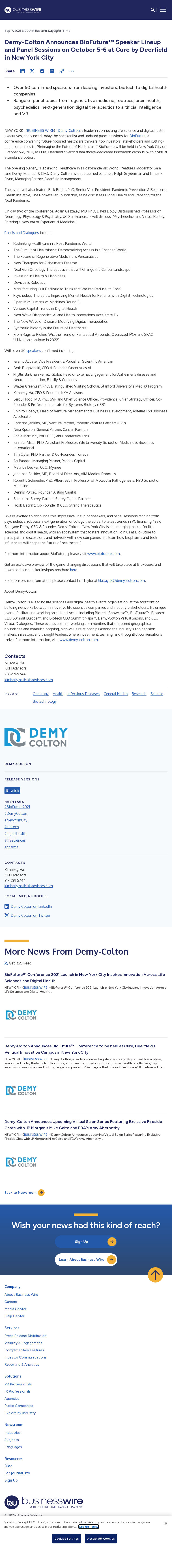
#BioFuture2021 (17, 806)
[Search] (153, 10)
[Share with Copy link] (61, 71)
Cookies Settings (66, 1538)
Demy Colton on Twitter (30, 915)
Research (139, 693)
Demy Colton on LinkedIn (31, 906)
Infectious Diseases (83, 693)
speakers (33, 350)
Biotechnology (45, 701)
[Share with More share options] (71, 71)
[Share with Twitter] (32, 71)
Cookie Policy (88, 1526)
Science (156, 693)
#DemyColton (15, 813)
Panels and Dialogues (21, 232)
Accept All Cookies (101, 1538)
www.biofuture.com (103, 553)
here (73, 570)
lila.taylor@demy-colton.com (121, 580)
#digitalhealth (15, 833)
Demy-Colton (69, 130)
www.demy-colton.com (79, 639)
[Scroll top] (155, 1275)
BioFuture (137, 136)
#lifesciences (15, 840)
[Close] (166, 1523)
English (12, 791)
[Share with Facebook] (42, 71)
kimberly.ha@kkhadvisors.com (28, 680)
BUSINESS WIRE (40, 130)
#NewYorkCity (15, 820)
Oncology (41, 693)
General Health (116, 693)
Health (58, 693)
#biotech (11, 827)
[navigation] (163, 9)
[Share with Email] (52, 71)
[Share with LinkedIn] (22, 71)
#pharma (11, 847)
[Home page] (22, 10)
